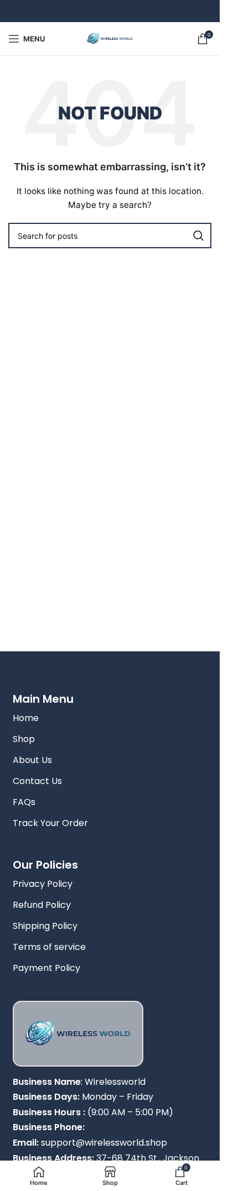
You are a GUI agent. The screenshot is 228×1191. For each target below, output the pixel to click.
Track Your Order (50, 823)
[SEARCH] (198, 235)
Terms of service (49, 947)
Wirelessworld (115, 1081)
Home (26, 718)
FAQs (24, 802)
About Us (32, 760)
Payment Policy (46, 968)
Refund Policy (42, 905)
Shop (24, 739)
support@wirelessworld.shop (104, 1142)
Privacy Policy (42, 883)
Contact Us (37, 781)
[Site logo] (110, 38)
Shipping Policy (45, 926)
